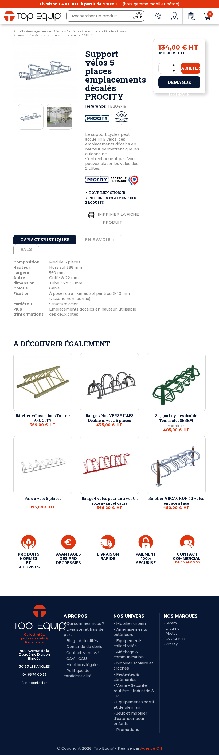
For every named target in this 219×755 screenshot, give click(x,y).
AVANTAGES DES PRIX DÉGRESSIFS (68, 558)
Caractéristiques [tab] (44, 239)
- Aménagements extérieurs (130, 632)
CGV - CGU (76, 658)
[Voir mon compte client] (174, 16)
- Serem (170, 623)
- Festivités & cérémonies (126, 677)
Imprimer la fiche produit (118, 218)
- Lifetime (171, 628)
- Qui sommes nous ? (84, 623)
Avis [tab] (26, 249)
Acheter (190, 68)
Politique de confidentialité (78, 673)
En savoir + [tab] (100, 239)
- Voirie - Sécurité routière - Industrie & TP (134, 690)
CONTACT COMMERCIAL (187, 558)
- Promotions (126, 729)
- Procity (171, 644)
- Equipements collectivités (128, 643)
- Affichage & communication (129, 655)
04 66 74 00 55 (34, 674)
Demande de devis (179, 83)
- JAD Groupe (175, 639)
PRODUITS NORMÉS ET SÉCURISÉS (28, 560)
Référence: (95, 106)
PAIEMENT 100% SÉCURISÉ (146, 558)
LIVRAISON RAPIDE (108, 556)
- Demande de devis (83, 646)
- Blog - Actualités (81, 640)
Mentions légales (83, 664)
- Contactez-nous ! (81, 652)
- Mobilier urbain (130, 623)
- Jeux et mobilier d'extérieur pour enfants (130, 718)
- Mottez (171, 633)
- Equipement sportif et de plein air (134, 705)
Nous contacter (34, 683)
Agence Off (151, 748)
